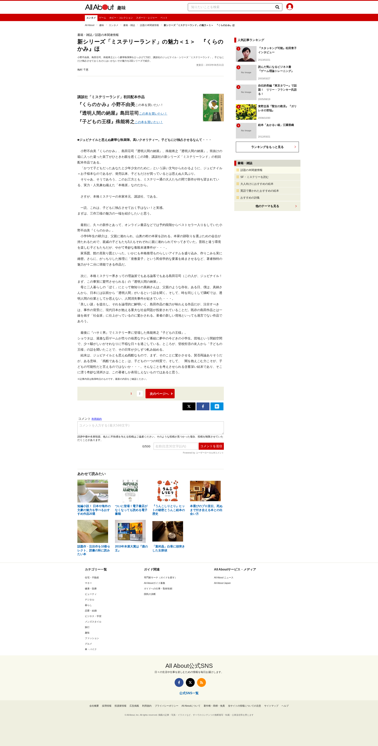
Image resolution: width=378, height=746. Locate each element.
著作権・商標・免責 (214, 705)
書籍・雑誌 (129, 25)
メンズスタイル (93, 621)
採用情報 (106, 705)
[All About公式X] (190, 682)
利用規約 (147, 705)
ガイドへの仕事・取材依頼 (158, 588)
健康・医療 (91, 588)
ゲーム (102, 17)
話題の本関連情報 (149, 25)
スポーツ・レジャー (146, 17)
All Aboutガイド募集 (154, 583)
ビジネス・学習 (93, 616)
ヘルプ (285, 705)
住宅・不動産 (92, 577)
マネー (88, 583)
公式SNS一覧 (189, 693)
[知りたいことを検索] (277, 7)
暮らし (88, 605)
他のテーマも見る (267, 206)
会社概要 (94, 705)
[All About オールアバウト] (99, 7)
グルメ (88, 643)
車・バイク (91, 649)
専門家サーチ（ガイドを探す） (160, 577)
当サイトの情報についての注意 (244, 705)
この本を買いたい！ (153, 113)
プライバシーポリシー (166, 705)
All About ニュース (223, 577)
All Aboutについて (191, 705)
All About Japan (222, 583)
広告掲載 (134, 705)
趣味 (121, 7)
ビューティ (91, 594)
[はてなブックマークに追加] (216, 406)
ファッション (92, 638)
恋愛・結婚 (91, 610)
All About (89, 25)
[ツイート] (189, 406)
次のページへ (159, 393)
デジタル (89, 599)
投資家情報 (120, 705)
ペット (164, 17)
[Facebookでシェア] (202, 406)
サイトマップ (271, 705)
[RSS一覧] (201, 682)
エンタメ (91, 17)
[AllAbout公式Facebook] (179, 682)
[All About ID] (289, 7)
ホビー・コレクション (121, 17)
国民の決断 (150, 594)
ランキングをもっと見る (267, 147)
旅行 (87, 627)
